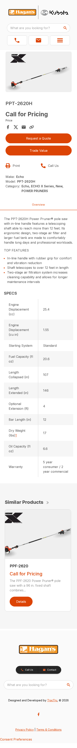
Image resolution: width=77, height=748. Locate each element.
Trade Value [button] (39, 151)
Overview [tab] (38, 204)
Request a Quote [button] (38, 138)
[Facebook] (38, 714)
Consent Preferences (16, 739)
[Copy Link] (31, 127)
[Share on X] (15, 127)
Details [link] (21, 602)
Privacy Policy (24, 729)
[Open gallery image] (39, 72)
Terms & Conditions (49, 729)
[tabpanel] (39, 72)
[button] (17, 40)
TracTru (52, 700)
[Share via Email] (23, 127)
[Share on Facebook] (8, 127)
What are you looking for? (30, 28)
